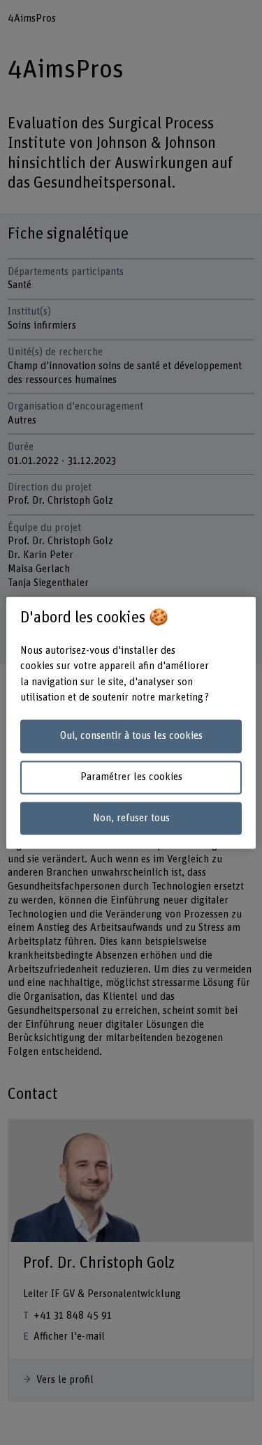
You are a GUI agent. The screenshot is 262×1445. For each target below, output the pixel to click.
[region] (130, 722)
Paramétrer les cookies (131, 777)
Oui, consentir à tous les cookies (131, 736)
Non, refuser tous (131, 818)
